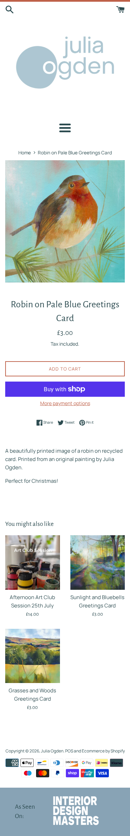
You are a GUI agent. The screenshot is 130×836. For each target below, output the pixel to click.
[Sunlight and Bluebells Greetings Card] (97, 562)
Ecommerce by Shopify (103, 751)
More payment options (65, 403)
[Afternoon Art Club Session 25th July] (32, 562)
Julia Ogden (52, 751)
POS (69, 751)
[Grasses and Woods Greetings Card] (32, 656)
